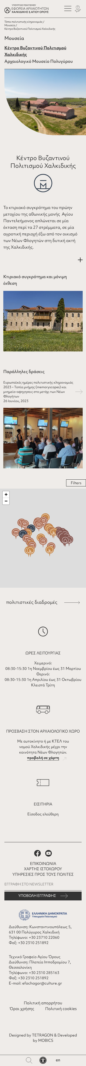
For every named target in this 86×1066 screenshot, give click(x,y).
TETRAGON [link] (42, 1035)
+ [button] (6, 494)
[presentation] (68, 8)
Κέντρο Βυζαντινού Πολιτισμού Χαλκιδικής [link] (35, 51)
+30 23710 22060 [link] (44, 937)
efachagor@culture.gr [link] (42, 983)
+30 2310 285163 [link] (44, 972)
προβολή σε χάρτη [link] (43, 757)
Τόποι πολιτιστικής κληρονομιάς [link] (23, 22)
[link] (43, 1060)
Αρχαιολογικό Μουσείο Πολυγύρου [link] (38, 61)
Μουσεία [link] (9, 25)
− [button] (6, 501)
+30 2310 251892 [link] (33, 942)
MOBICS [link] (45, 1040)
